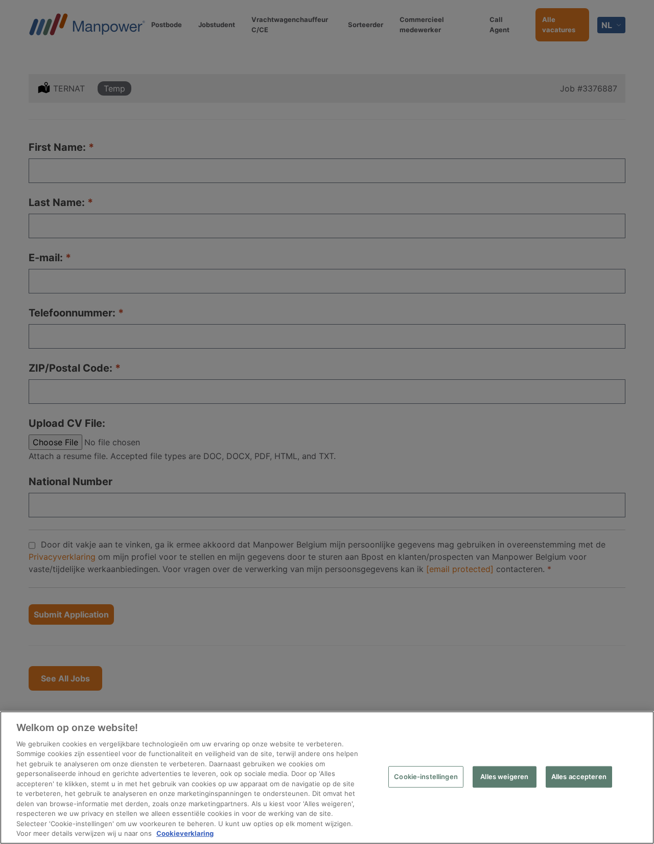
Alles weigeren (504, 776)
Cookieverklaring (185, 833)
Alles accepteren (578, 776)
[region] (327, 777)
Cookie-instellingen (425, 776)
